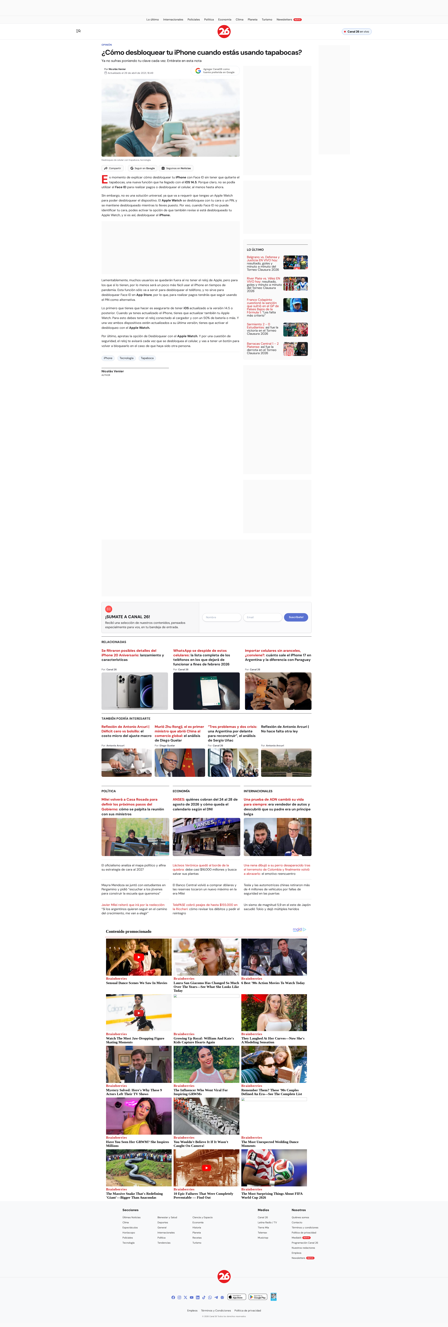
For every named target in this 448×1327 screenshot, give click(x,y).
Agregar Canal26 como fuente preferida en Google (218, 71)
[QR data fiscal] (273, 1300)
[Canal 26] (224, 1277)
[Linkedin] (198, 1297)
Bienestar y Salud (167, 1217)
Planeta (196, 1232)
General (162, 1227)
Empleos (296, 1252)
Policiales (127, 1237)
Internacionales (258, 791)
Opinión (107, 44)
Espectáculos (130, 1227)
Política (109, 791)
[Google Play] (258, 1297)
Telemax (262, 1232)
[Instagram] (179, 1297)
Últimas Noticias (131, 1217)
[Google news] (222, 1297)
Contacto (297, 1222)
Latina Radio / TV (267, 1222)
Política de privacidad (304, 1232)
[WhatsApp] (210, 1297)
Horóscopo (128, 1232)
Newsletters (302, 1257)
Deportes (163, 1222)
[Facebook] (173, 1297)
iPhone (108, 358)
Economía (181, 791)
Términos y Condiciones (216, 1310)
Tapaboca (147, 358)
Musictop (263, 1237)
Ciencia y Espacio (202, 1217)
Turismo (196, 1242)
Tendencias (164, 1242)
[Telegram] (216, 1297)
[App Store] (236, 1297)
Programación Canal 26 (305, 1242)
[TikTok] (204, 1297)
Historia (196, 1227)
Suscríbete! (296, 617)
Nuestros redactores (303, 1247)
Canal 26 (263, 1217)
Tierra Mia (263, 1227)
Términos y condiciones (305, 1227)
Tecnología (127, 358)
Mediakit (301, 1237)
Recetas (197, 1237)
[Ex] (185, 1297)
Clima (125, 1222)
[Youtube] (191, 1297)
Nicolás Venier (117, 69)
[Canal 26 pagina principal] (224, 37)
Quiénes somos (300, 1217)
